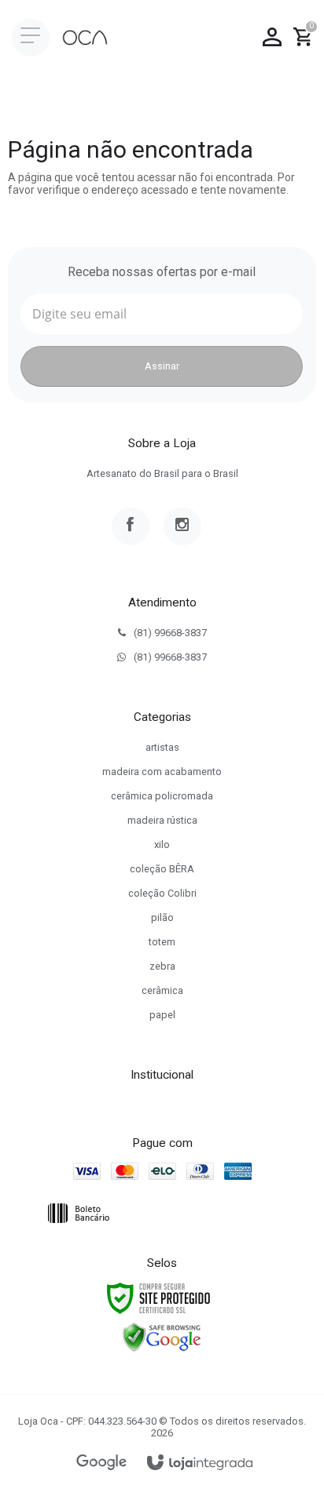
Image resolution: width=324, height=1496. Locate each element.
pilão (162, 917)
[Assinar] (161, 366)
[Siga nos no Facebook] (130, 526)
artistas (162, 747)
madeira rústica (162, 820)
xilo (162, 844)
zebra (162, 966)
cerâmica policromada (162, 796)
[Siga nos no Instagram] (182, 526)
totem (162, 942)
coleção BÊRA (162, 869)
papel (162, 1015)
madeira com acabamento (162, 771)
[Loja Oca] (85, 37)
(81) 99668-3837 (170, 633)
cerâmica (162, 990)
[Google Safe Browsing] (162, 1336)
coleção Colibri (162, 893)
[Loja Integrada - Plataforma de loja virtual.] (199, 1463)
